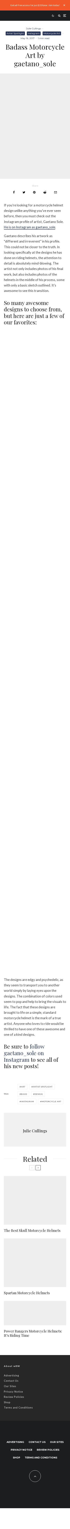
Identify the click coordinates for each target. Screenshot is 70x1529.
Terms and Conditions (18, 1407)
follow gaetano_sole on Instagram (24, 1053)
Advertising (11, 1375)
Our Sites (10, 1386)
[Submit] (44, 192)
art (23, 1086)
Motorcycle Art (52, 33)
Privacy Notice (13, 1391)
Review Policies (14, 1396)
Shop (7, 1402)
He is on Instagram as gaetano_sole (29, 227)
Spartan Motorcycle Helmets (27, 1293)
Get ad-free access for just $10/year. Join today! (35, 5)
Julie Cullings (33, 28)
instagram (27, 1101)
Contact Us (11, 1380)
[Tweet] (24, 192)
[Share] (14, 192)
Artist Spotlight (15, 33)
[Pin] (34, 192)
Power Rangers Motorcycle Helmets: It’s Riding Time (33, 1333)
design (39, 1094)
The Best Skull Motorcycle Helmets (32, 1231)
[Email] (55, 192)
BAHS (24, 1094)
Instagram (34, 33)
